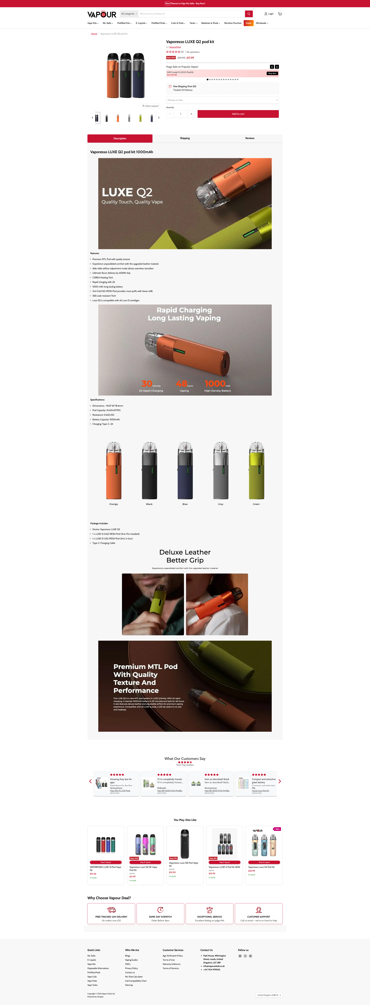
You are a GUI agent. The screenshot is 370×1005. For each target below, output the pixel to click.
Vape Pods (92, 981)
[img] (185, 762)
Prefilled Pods (158, 23)
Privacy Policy (131, 968)
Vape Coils (92, 976)
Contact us (130, 972)
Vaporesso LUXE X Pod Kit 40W (224, 867)
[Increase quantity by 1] (191, 114)
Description (120, 138)
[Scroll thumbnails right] (158, 117)
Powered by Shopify (95, 996)
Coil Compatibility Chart (136, 981)
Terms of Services (171, 968)
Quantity (170, 107)
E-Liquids (141, 23)
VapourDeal (175, 47)
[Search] (249, 14)
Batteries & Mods (210, 23)
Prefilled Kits (123, 23)
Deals (248, 23)
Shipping (185, 138)
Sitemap (129, 985)
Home (94, 34)
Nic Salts (107, 23)
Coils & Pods (177, 23)
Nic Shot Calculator (134, 976)
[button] (173, 51)
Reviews (250, 138)
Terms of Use (169, 960)
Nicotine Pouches (233, 23)
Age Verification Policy (173, 955)
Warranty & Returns (171, 964)
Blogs (127, 955)
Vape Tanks (92, 985)
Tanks (193, 23)
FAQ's (128, 964)
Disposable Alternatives (98, 968)
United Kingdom (267, 995)
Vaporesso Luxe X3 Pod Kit (261, 867)
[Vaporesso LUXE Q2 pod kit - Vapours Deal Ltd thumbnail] (95, 118)
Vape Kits (92, 23)
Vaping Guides (131, 960)
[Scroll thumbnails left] (92, 117)
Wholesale (261, 23)
